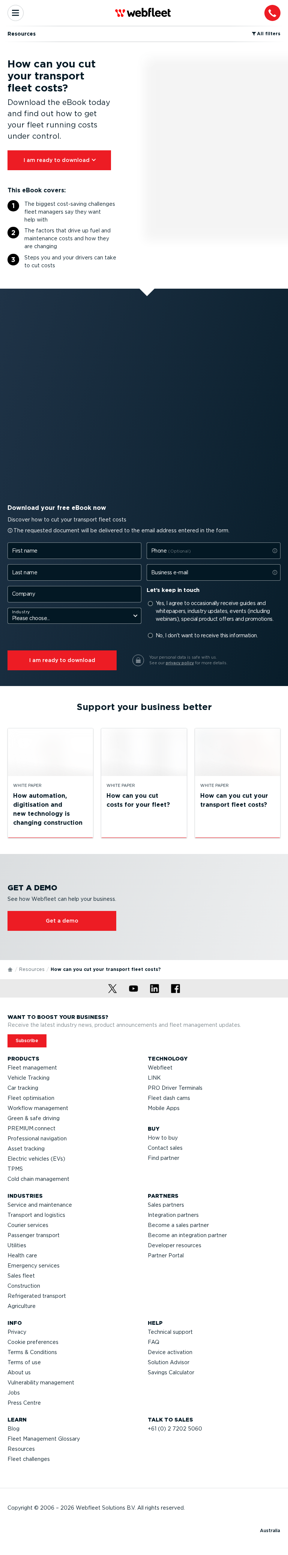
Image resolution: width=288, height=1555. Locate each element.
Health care (22, 1255)
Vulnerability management (41, 1383)
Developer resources (174, 1245)
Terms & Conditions (32, 1352)
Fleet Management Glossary (44, 1439)
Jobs (14, 1393)
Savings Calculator (171, 1372)
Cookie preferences (33, 1342)
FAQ (153, 1342)
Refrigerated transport (37, 1296)
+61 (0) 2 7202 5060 (175, 1429)
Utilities (17, 1245)
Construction (24, 1286)
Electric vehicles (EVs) (36, 1159)
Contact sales (165, 1148)
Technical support (170, 1332)
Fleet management (32, 1068)
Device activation (170, 1352)
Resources (32, 969)
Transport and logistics (36, 1215)
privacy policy (180, 663)
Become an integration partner (187, 1235)
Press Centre (24, 1403)
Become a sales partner (178, 1225)
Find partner (163, 1158)
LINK (154, 1078)
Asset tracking (26, 1149)
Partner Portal (166, 1255)
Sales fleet (21, 1276)
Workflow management (38, 1108)
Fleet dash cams (169, 1098)
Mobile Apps (164, 1108)
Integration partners (173, 1215)
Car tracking (23, 1088)
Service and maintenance (40, 1205)
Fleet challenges (29, 1459)
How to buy (163, 1138)
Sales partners (166, 1205)
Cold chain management (38, 1179)
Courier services (28, 1225)
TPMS (15, 1169)
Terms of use (24, 1362)
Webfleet (160, 1068)
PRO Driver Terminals (175, 1088)
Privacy (17, 1332)
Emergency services (34, 1266)
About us (19, 1372)
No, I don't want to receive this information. (207, 635)
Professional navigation (37, 1139)
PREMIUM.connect (32, 1128)
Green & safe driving (34, 1118)
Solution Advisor (168, 1362)
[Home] (10, 969)
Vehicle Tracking (29, 1078)
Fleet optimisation (31, 1098)
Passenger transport (34, 1235)
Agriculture (22, 1306)
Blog (14, 1429)
